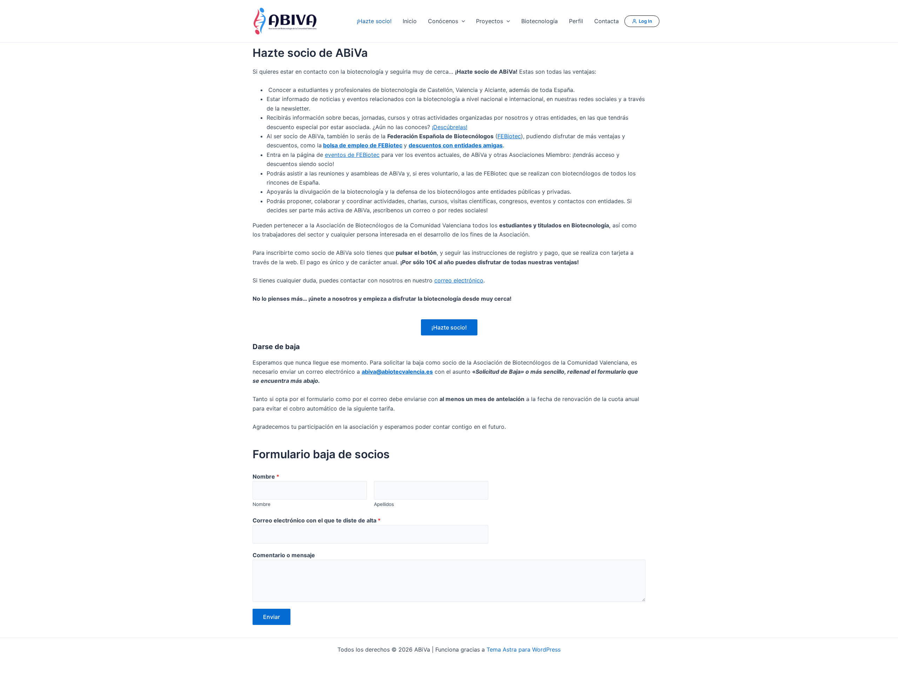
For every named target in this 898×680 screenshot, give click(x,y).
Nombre (266, 476)
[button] (461, 21)
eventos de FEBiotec (352, 154)
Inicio (410, 21)
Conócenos (443, 21)
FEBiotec (509, 136)
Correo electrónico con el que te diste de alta (317, 520)
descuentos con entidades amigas (456, 145)
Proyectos (489, 21)
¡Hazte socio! (374, 21)
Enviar (271, 616)
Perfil (576, 21)
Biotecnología (539, 21)
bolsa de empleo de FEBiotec (362, 145)
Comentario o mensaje (284, 555)
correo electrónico (458, 280)
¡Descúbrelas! (449, 127)
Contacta (606, 21)
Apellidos (384, 504)
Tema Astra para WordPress (524, 649)
